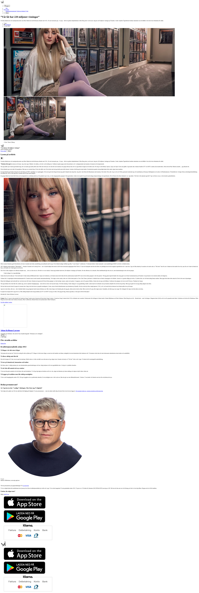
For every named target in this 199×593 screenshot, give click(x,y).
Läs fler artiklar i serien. (6, 302)
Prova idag (6, 9)
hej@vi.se (6, 494)
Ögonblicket (8, 24)
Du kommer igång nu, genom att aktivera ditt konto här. (89, 391)
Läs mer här (26, 485)
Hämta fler (3, 343)
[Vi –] (2, 3)
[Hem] (2, 146)
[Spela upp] (2, 158)
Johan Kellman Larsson (10, 330)
